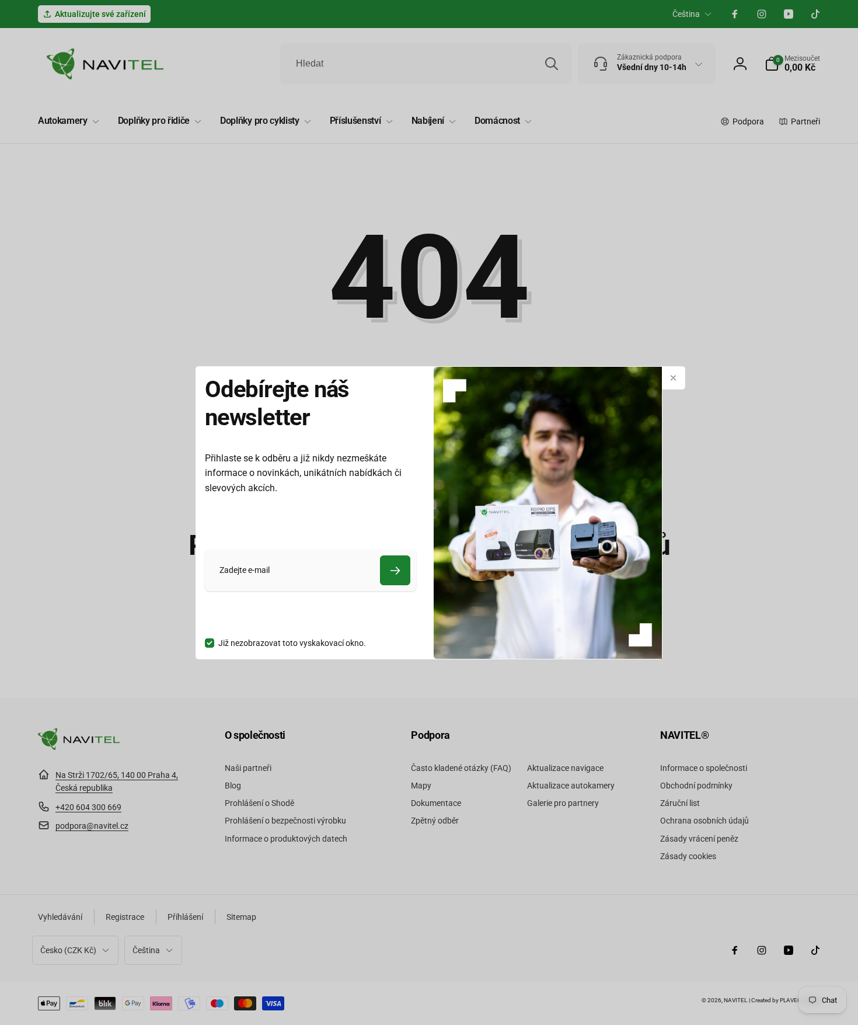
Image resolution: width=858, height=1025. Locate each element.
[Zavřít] (673, 378)
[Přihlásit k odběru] (395, 570)
